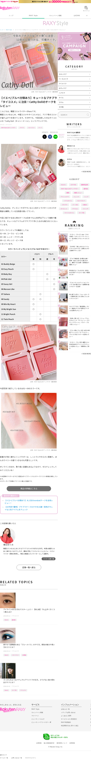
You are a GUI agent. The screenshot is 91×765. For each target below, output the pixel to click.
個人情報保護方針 (49, 743)
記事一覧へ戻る (29, 567)
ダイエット (64, 209)
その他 (61, 107)
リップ (86, 197)
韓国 (67, 193)
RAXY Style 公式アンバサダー (8, 127)
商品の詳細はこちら (28, 488)
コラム (61, 102)
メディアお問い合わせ (68, 712)
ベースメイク (63, 79)
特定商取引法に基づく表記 (69, 725)
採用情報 (72, 743)
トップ (11, 15)
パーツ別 (75, 205)
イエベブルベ (31, 127)
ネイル (61, 97)
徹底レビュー (78, 193)
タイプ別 (14, 690)
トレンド (76, 197)
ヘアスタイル (68, 201)
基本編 (13, 620)
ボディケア (62, 88)
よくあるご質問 (66, 716)
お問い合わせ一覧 (16, 758)
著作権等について (62, 743)
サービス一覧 (4, 758)
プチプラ (22, 127)
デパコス (75, 209)
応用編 (24, 655)
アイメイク (9, 124)
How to (6, 620)
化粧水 (85, 205)
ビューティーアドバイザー (40, 722)
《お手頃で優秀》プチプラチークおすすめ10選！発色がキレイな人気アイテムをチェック (29, 508)
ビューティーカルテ (38, 719)
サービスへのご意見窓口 (69, 719)
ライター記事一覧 (48, 559)
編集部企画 (84, 185)
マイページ (35, 716)
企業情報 (39, 743)
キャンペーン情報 (55, 15)
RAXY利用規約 (66, 722)
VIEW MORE (86, 171)
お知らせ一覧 (65, 709)
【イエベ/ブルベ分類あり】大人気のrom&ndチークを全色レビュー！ (29, 501)
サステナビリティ (30, 758)
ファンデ (85, 209)
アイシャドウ (65, 197)
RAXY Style (33, 15)
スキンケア (63, 74)
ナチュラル (23, 690)
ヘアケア (62, 93)
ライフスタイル (69, 213)
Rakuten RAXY (10, 8)
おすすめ (73, 185)
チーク (40, 127)
